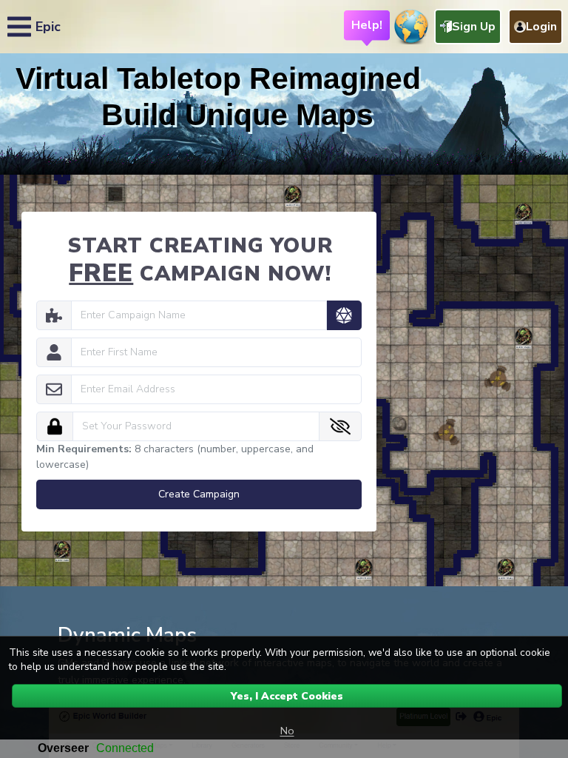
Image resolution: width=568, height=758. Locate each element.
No (287, 730)
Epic (48, 27)
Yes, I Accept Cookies (287, 696)
